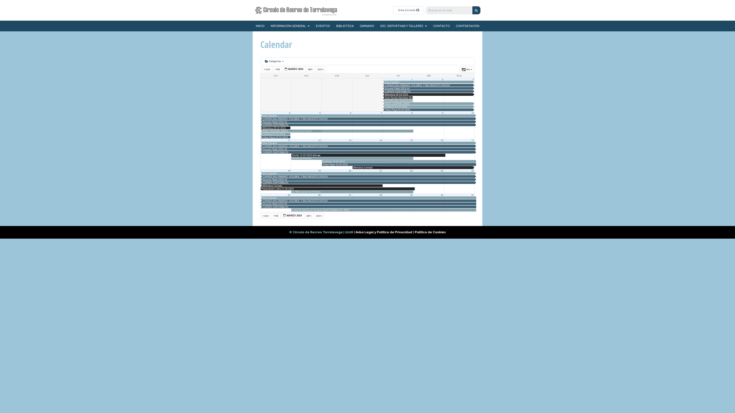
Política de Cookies (430, 232)
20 (350, 170)
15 (411, 140)
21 (381, 170)
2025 (320, 69)
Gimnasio (367, 26)
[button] (408, 10)
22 (411, 170)
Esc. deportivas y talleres (401, 26)
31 (472, 194)
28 (381, 194)
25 (289, 194)
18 (289, 170)
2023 (268, 69)
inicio (260, 26)
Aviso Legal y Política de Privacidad (384, 232)
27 (350, 194)
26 (319, 194)
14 (381, 140)
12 (319, 140)
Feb (277, 69)
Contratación (467, 26)
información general (288, 26)
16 (442, 140)
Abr (310, 69)
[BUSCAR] (476, 10)
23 (442, 170)
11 (289, 140)
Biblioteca (345, 26)
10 (472, 112)
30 (442, 194)
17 (472, 140)
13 (350, 140)
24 (472, 170)
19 (319, 170)
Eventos (323, 26)
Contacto (441, 26)
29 (411, 194)
